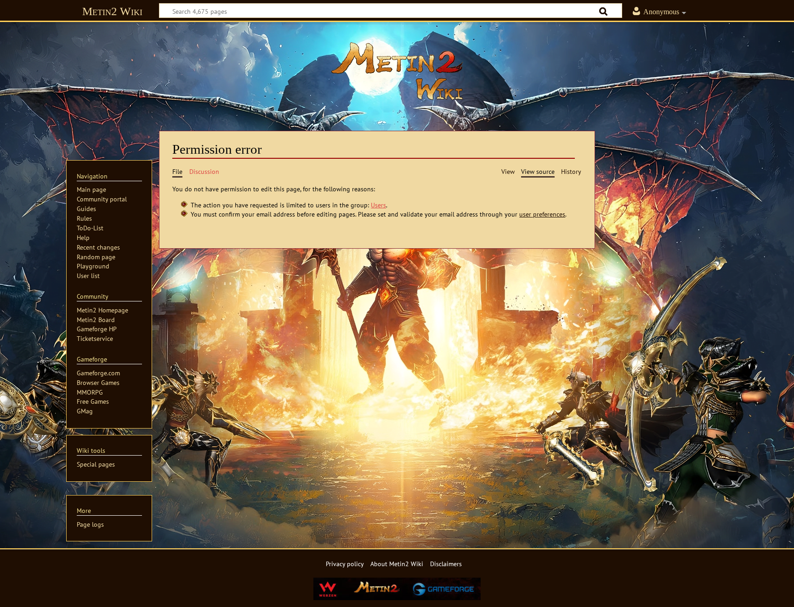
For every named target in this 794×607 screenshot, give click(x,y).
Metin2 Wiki (112, 11)
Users (378, 204)
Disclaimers (446, 563)
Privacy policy (345, 563)
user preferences (542, 214)
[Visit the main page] (397, 71)
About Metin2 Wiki (396, 563)
